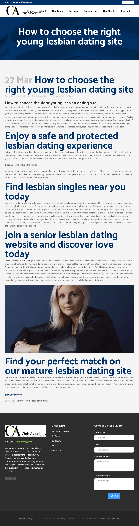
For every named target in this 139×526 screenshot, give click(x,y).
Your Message (103, 475)
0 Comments (56, 96)
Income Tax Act (31, 96)
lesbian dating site (27, 261)
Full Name (100, 432)
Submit (114, 496)
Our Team (55, 436)
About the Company (60, 431)
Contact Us (56, 450)
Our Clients (56, 441)
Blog (53, 445)
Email (98, 444)
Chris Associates (45, 519)
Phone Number (103, 457)
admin (45, 96)
